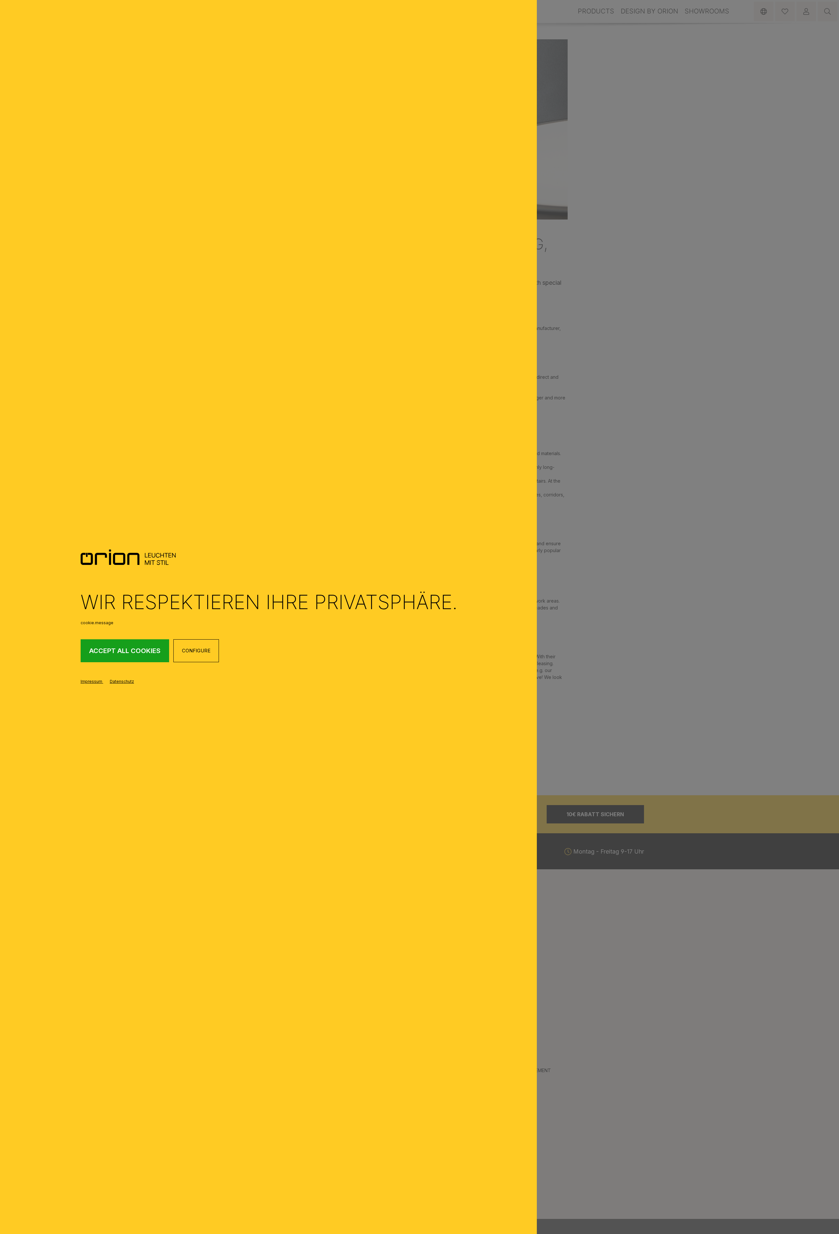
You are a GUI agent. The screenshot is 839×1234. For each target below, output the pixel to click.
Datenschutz (122, 681)
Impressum (92, 681)
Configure (196, 650)
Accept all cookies (125, 651)
